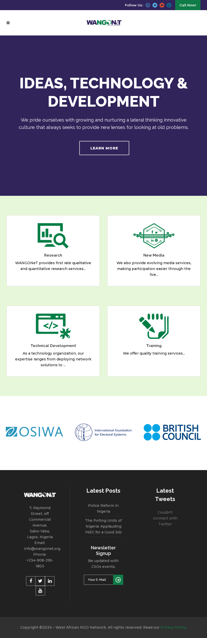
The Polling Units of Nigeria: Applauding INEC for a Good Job (103, 526)
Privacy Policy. (174, 627)
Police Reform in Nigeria (103, 508)
